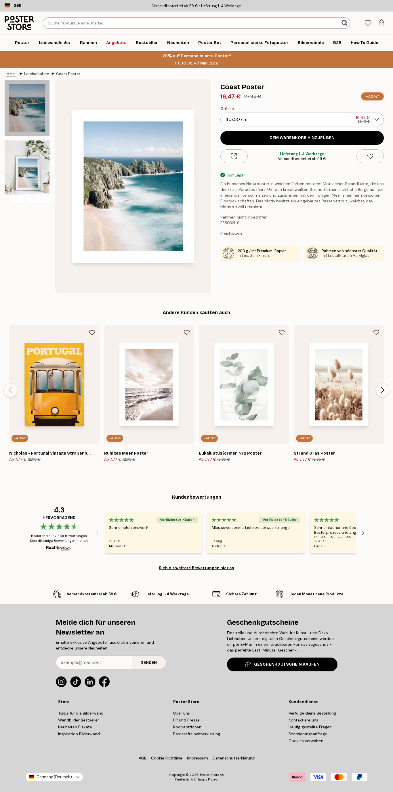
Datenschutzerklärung (234, 758)
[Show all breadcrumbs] (11, 74)
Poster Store (209, 775)
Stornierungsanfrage (308, 733)
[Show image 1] (27, 108)
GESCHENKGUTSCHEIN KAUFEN (287, 664)
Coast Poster (68, 73)
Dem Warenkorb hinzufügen (302, 137)
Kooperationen (187, 727)
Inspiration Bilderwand (79, 733)
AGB (142, 758)
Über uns (181, 713)
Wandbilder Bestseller (78, 720)
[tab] (368, 23)
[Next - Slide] (383, 390)
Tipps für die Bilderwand (81, 713)
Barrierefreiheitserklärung (196, 733)
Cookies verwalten (306, 740)
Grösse (227, 108)
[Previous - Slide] (10, 390)
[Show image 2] (27, 171)
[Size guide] (234, 156)
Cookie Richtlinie (166, 758)
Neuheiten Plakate (75, 727)
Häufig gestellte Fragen (310, 727)
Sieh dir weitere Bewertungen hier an (196, 567)
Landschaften (36, 73)
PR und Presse (186, 720)
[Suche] (345, 23)
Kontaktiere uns (303, 720)
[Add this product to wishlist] (370, 156)
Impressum (197, 758)
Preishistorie (231, 233)
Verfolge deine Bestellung (312, 713)
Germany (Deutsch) (54, 776)
